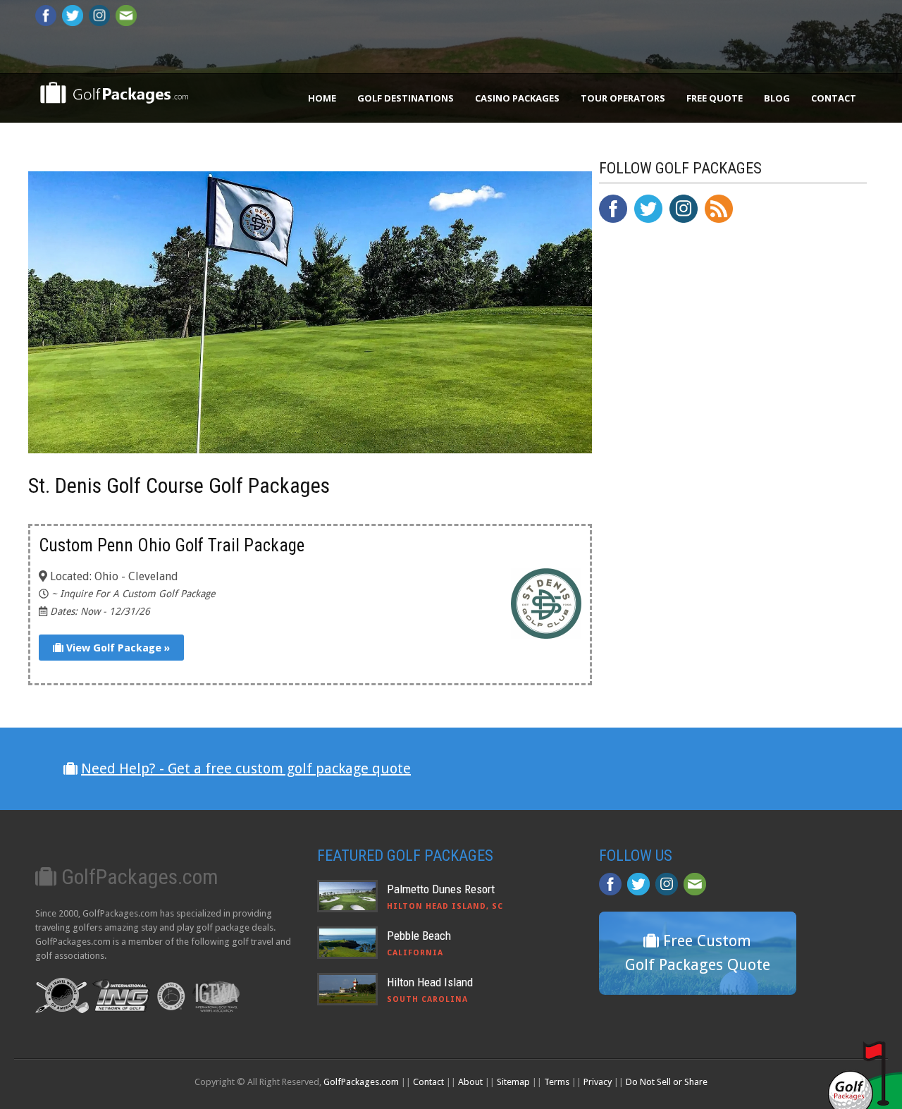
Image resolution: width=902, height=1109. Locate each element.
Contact (833, 98)
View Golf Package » (116, 648)
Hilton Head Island (430, 982)
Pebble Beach (419, 936)
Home (322, 98)
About (470, 1082)
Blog (777, 98)
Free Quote (714, 98)
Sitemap (513, 1082)
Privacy (597, 1082)
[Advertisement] (704, 526)
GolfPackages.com (361, 1082)
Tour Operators (623, 98)
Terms (556, 1082)
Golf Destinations (405, 98)
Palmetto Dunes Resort (441, 889)
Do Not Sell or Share (667, 1082)
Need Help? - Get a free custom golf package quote (246, 768)
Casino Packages (517, 98)
